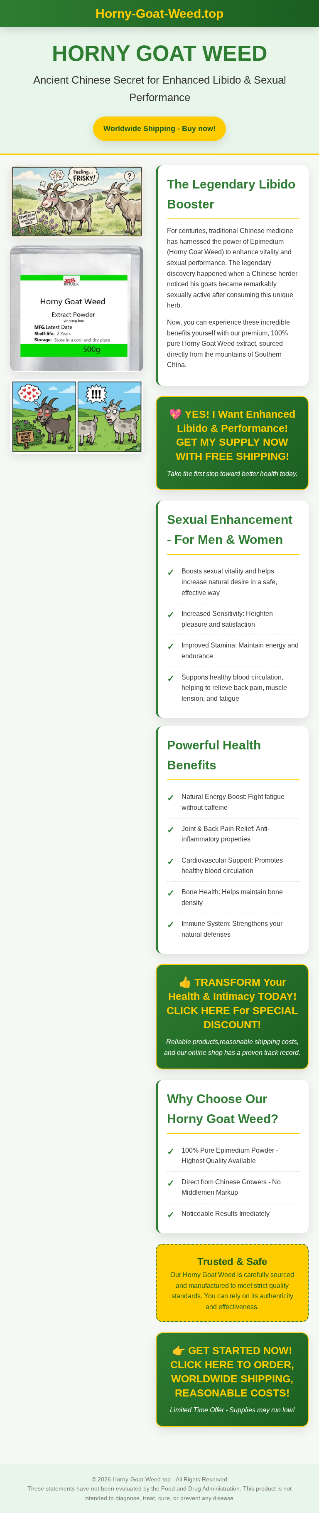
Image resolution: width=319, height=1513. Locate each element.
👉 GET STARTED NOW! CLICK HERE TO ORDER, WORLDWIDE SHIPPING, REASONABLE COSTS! (232, 1371)
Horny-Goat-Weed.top (159, 13)
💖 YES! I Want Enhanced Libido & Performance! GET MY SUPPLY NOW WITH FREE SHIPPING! (232, 435)
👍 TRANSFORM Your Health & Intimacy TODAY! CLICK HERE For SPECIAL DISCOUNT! (232, 1003)
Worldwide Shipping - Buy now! (159, 128)
